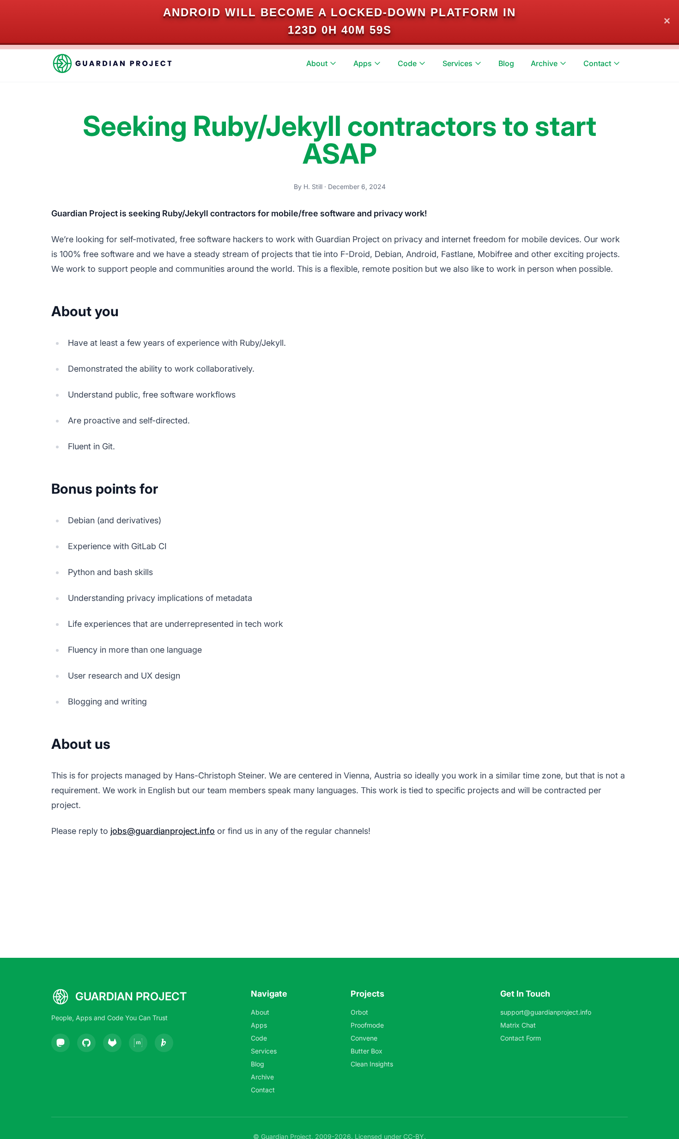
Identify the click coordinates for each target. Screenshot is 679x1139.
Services (458, 63)
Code (407, 63)
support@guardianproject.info (545, 1012)
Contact (597, 63)
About (316, 63)
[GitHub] (86, 1043)
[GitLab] (112, 1043)
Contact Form (520, 1038)
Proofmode (367, 1025)
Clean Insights (372, 1064)
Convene (364, 1038)
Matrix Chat (518, 1025)
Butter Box (366, 1051)
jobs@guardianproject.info (162, 831)
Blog (506, 63)
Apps (362, 63)
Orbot (359, 1012)
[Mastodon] (60, 1043)
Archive (544, 63)
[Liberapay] (164, 1043)
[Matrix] (138, 1043)
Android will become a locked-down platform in (339, 12)
